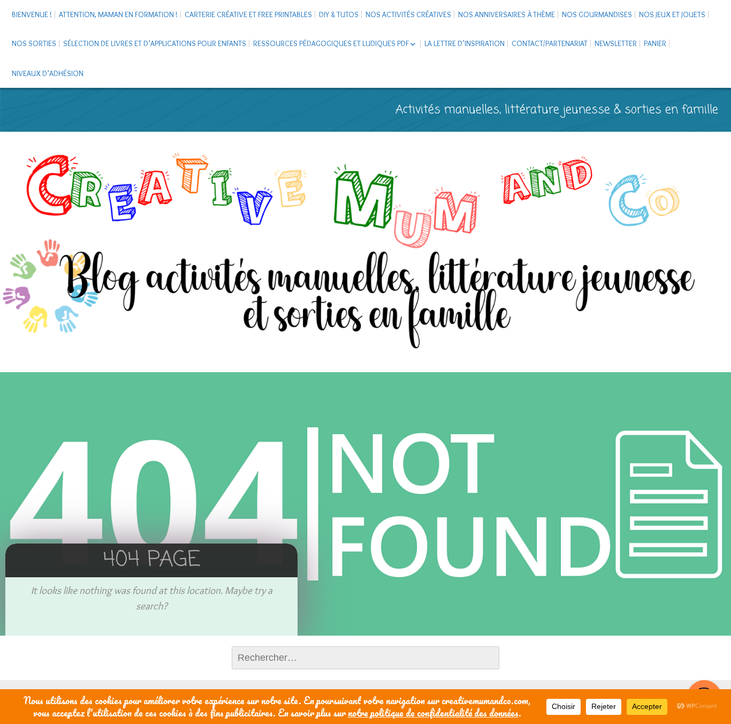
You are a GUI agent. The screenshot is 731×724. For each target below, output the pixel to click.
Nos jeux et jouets (672, 14)
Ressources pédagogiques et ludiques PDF (331, 43)
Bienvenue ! (32, 14)
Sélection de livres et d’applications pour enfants (154, 43)
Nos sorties (34, 43)
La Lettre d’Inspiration (464, 43)
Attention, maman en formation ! (118, 14)
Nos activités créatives (408, 14)
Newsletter (616, 43)
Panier (655, 43)
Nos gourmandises (597, 14)
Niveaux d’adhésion (47, 73)
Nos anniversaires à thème (506, 14)
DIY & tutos (339, 14)
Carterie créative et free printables (248, 14)
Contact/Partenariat (550, 43)
